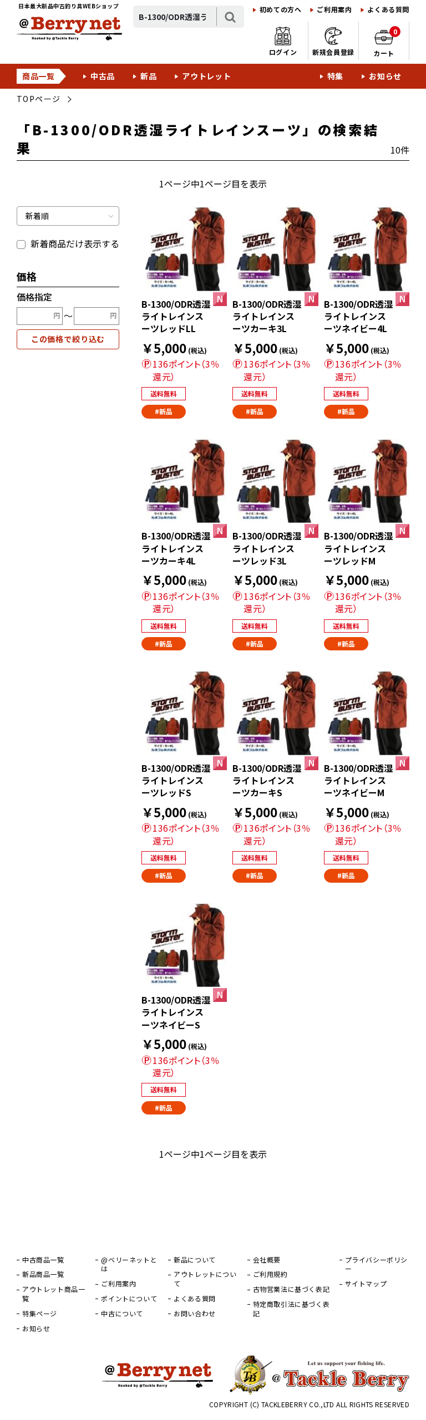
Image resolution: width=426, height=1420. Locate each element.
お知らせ (385, 76)
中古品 (102, 76)
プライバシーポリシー (376, 1264)
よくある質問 (388, 9)
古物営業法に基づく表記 (291, 1289)
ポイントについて (129, 1298)
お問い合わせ (195, 1313)
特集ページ (39, 1313)
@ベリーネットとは (129, 1264)
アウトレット (206, 76)
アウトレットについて (205, 1279)
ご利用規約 (270, 1274)
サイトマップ (366, 1283)
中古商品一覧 (43, 1259)
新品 (148, 76)
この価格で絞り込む (68, 338)
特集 (335, 76)
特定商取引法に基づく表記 (291, 1309)
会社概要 (267, 1259)
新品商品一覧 (43, 1274)
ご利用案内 (334, 9)
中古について (122, 1313)
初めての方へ (281, 9)
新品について (195, 1259)
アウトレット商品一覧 (53, 1294)
